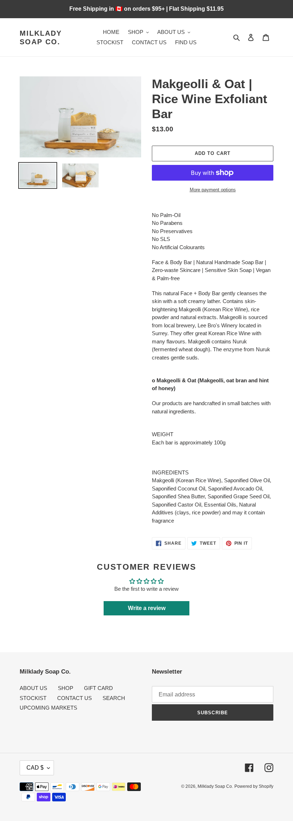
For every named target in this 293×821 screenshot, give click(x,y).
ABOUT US (33, 688)
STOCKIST (33, 698)
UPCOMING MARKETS (48, 708)
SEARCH (114, 698)
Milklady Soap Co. (41, 37)
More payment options (213, 189)
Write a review (146, 608)
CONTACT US (74, 698)
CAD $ (35, 768)
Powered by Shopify (253, 786)
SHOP (65, 688)
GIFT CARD (98, 688)
